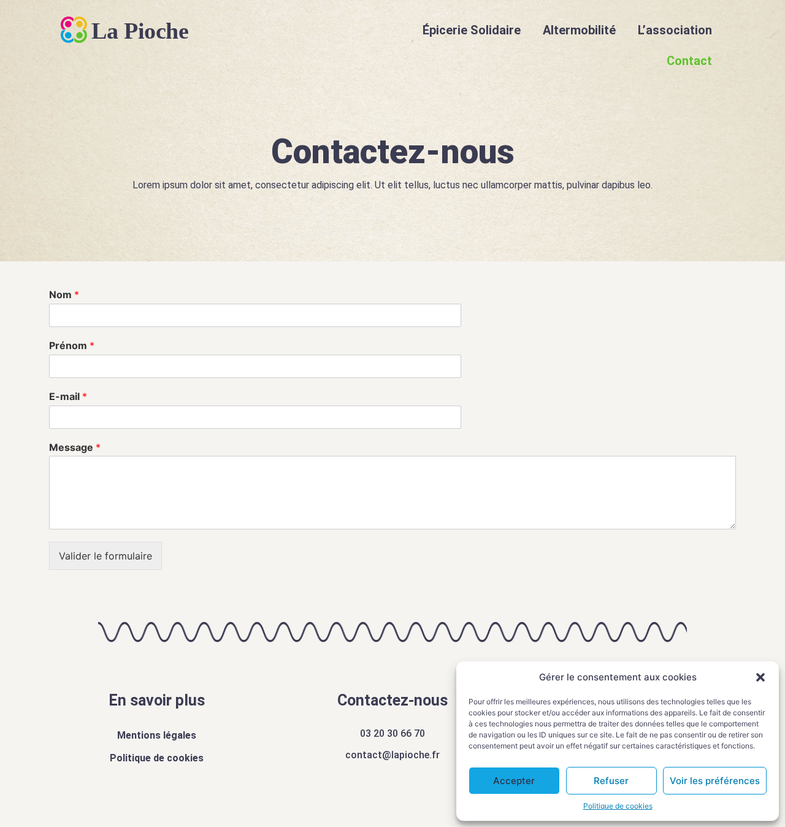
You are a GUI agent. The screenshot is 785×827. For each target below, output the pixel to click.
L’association (675, 30)
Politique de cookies (618, 805)
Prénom (71, 345)
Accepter (514, 781)
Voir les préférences (715, 781)
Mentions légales (156, 735)
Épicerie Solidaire (472, 30)
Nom (64, 294)
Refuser (611, 781)
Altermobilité (579, 30)
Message (75, 447)
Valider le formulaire (105, 556)
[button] (760, 677)
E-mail (68, 396)
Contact (689, 60)
